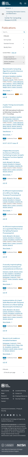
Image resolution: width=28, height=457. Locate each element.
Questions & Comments (8, 409)
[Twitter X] (17, 415)
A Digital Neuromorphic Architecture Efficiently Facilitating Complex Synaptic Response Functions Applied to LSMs (13, 155)
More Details (7, 90)
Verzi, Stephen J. (7, 83)
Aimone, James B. (17, 85)
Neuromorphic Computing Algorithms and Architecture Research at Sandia (13, 71)
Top (23, 455)
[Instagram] (5, 415)
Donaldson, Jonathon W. (15, 166)
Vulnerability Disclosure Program (10, 451)
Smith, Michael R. (18, 82)
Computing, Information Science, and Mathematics (15, 12)
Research (8, 8)
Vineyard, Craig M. (8, 80)
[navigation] (14, 372)
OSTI (4, 97)
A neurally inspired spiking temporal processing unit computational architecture (12, 267)
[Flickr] (11, 415)
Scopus (14, 143)
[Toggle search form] (20, 3)
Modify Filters (10, 47)
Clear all (14, 53)
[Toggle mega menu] (25, 3)
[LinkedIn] (14, 415)
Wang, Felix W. (7, 85)
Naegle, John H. (7, 87)
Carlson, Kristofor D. (9, 164)
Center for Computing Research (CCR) (13, 19)
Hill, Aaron (6, 76)
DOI (4, 143)
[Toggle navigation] (3, 14)
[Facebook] (2, 415)
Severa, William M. (18, 83)
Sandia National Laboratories (8, 424)
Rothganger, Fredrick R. (12, 119)
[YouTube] (8, 415)
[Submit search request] (24, 32)
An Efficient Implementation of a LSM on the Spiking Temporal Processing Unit (13, 193)
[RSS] (20, 415)
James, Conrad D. (17, 87)
